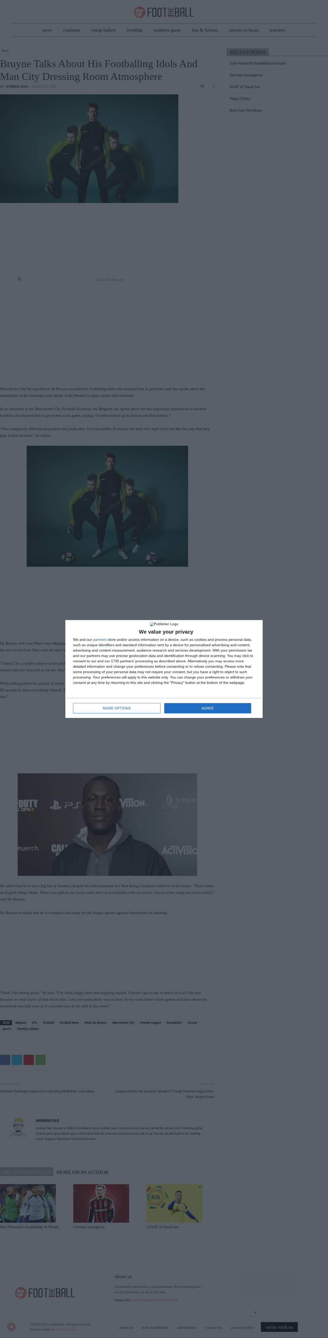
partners (100, 639)
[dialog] (164, 669)
